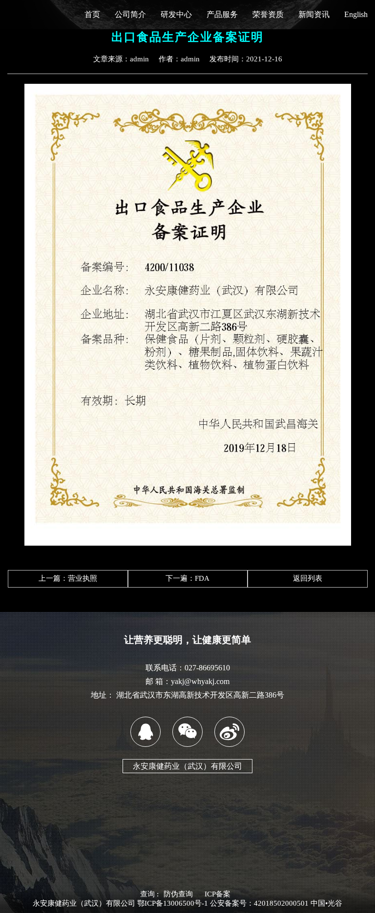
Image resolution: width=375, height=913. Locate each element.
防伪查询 (178, 894)
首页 (92, 14)
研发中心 (176, 14)
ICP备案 (217, 894)
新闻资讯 (314, 14)
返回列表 (307, 578)
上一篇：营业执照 (68, 578)
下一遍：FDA (187, 578)
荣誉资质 (268, 14)
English (356, 14)
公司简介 (130, 14)
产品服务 (222, 14)
